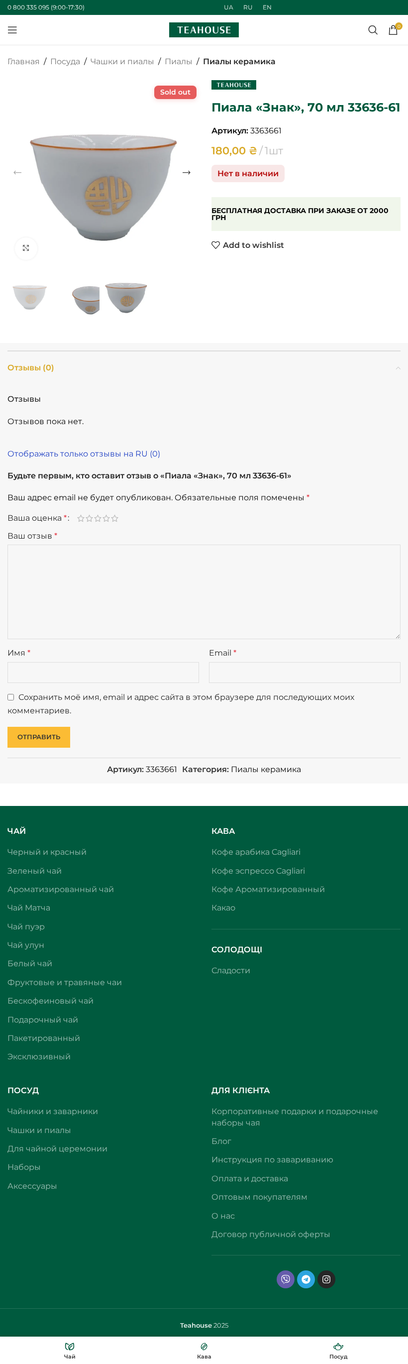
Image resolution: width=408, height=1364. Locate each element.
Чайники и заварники (52, 1111)
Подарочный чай (42, 1019)
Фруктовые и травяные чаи (64, 982)
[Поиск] (373, 30)
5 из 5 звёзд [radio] (114, 518)
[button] (17, 173)
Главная (23, 61)
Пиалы (179, 61)
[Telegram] (306, 1279)
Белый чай (29, 963)
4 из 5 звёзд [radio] (106, 518)
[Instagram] (326, 1279)
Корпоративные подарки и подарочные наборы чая (294, 1117)
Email (222, 653)
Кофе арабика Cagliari (256, 852)
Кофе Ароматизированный (268, 889)
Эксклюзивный (39, 1056)
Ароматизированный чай (60, 889)
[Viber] (286, 1279)
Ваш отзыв (32, 536)
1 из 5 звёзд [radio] (81, 518)
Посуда (65, 61)
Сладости (230, 970)
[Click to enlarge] (26, 248)
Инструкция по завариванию (272, 1159)
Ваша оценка (37, 518)
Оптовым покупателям (259, 1197)
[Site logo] (204, 29)
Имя (18, 653)
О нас (223, 1216)
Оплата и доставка (249, 1178)
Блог (221, 1141)
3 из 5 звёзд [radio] (98, 518)
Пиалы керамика (239, 61)
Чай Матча (28, 907)
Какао (223, 907)
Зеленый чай (34, 871)
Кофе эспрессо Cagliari (258, 871)
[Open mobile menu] (12, 30)
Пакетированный (43, 1038)
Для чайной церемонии (57, 1148)
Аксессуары (32, 1186)
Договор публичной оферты (270, 1234)
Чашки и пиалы (122, 61)
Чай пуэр (26, 926)
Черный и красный (47, 852)
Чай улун (25, 945)
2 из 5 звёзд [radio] (89, 518)
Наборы (24, 1167)
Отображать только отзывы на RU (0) (83, 453)
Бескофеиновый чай (50, 1001)
